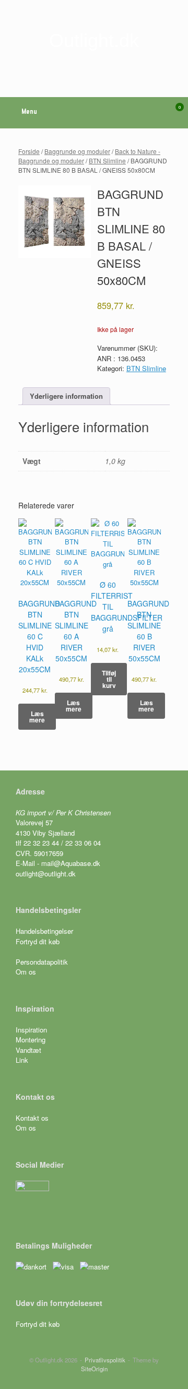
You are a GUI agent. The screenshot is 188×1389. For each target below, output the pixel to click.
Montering (30, 1039)
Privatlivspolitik (105, 1360)
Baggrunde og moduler (77, 151)
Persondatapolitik (42, 962)
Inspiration (31, 1030)
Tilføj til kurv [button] (109, 679)
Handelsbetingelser (44, 931)
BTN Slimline (107, 160)
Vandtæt (28, 1050)
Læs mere (37, 717)
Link (22, 1060)
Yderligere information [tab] (66, 396)
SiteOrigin (94, 1368)
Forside (29, 151)
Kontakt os (32, 1118)
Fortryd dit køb (39, 941)
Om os (26, 972)
